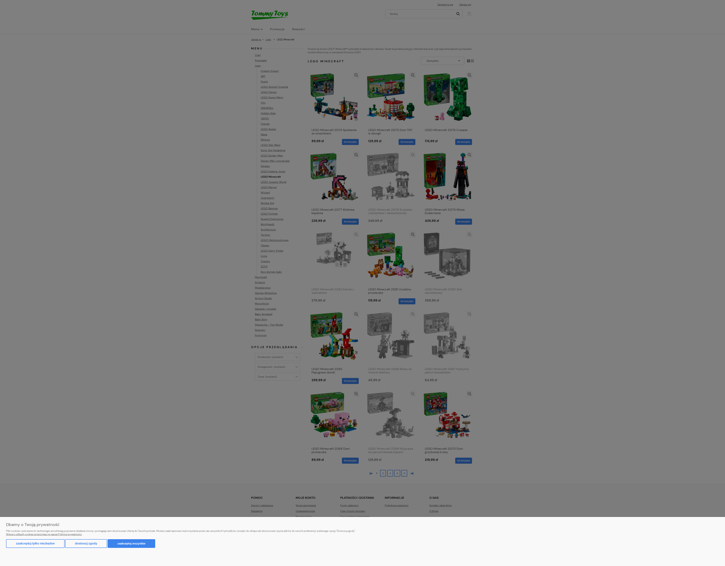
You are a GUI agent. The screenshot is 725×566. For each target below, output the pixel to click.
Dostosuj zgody (86, 543)
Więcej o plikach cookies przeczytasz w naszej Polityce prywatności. (44, 534)
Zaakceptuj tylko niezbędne (35, 543)
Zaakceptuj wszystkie (131, 543)
